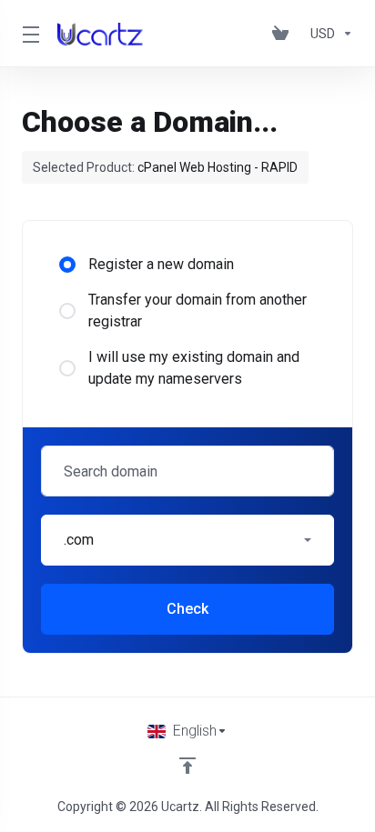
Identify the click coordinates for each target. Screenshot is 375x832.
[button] (187, 540)
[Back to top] (187, 765)
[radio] (67, 264)
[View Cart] (284, 33)
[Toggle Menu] (29, 33)
